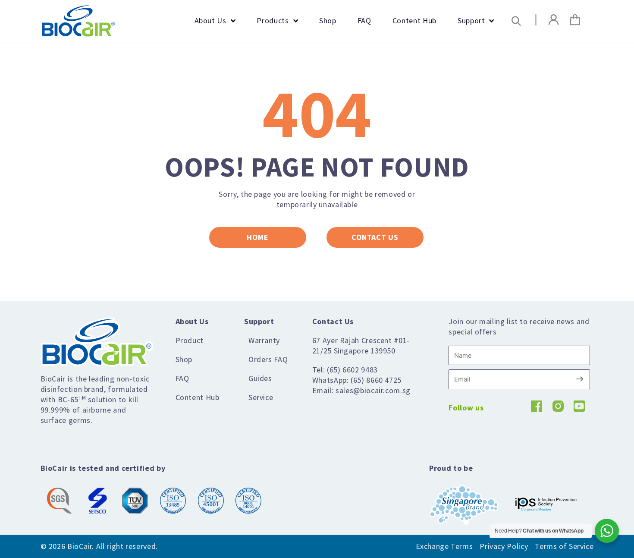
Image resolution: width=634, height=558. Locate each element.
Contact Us (333, 321)
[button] (516, 21)
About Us (192, 321)
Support (259, 321)
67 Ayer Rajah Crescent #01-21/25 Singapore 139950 (361, 345)
